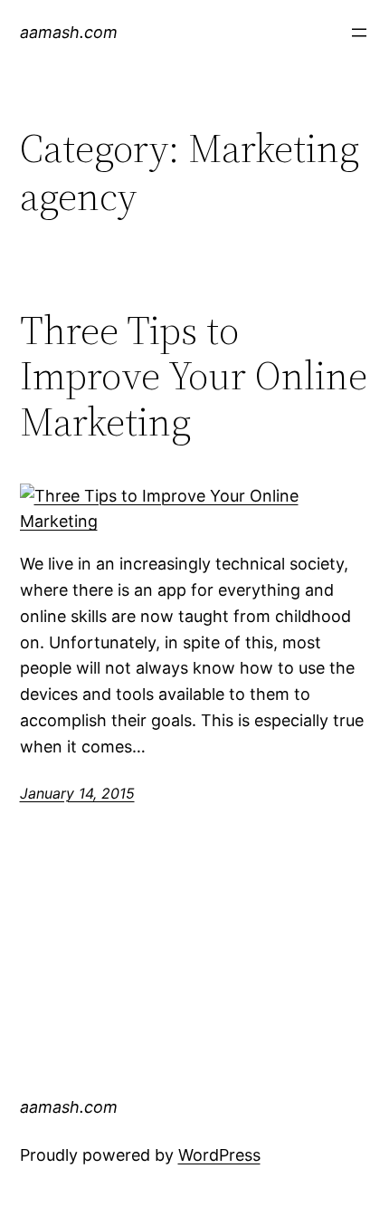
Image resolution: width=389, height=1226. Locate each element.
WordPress (219, 1154)
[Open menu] (359, 32)
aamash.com (69, 32)
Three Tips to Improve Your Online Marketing (193, 376)
